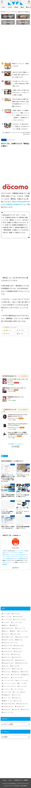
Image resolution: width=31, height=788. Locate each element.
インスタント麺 (19, 692)
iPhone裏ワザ (8, 637)
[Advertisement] (15, 42)
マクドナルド (17, 677)
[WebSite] (15, 568)
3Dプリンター (8, 712)
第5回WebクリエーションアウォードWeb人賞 (15, 552)
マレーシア (7, 619)
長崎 (13, 631)
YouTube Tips (8, 706)
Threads (20, 706)
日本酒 (14, 625)
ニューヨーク (17, 622)
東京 (5, 631)
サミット (18, 701)
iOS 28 (6, 634)
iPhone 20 (17, 648)
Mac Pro (6, 669)
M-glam (17, 785)
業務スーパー (7, 701)
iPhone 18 (19, 645)
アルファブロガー (20, 551)
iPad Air (6, 657)
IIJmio (25, 709)
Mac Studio (18, 669)
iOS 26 (18, 651)
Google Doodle (9, 703)
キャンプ (23, 686)
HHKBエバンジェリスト (10, 554)
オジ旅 (24, 560)
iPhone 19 (7, 648)
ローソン (23, 683)
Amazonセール (22, 637)
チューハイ (7, 616)
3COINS (17, 698)
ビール (6, 613)
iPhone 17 (7, 645)
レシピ (6, 689)
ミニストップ (23, 631)
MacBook (20, 660)
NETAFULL (13, 783)
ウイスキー (21, 628)
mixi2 (16, 709)
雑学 (19, 640)
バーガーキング (8, 680)
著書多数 (4, 564)
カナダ (16, 613)
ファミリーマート (9, 683)
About (4, 780)
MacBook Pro (22, 663)
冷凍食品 (6, 695)
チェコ (6, 622)
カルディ (17, 695)
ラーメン (7, 692)
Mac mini (15, 666)
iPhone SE (7, 651)
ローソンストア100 (9, 686)
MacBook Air (8, 663)
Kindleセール (8, 640)
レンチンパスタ (17, 689)
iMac (5, 666)
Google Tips (22, 703)
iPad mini (17, 657)
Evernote (18, 616)
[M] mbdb (24, 785)
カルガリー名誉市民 (18, 558)
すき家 (6, 677)
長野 (5, 625)
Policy (10, 780)
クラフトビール (20, 619)
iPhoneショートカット (10, 642)
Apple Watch (8, 660)
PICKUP (16, 634)
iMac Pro (6, 671)
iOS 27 (6, 654)
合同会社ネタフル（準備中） (21, 780)
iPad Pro (16, 654)
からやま (16, 674)
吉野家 (26, 674)
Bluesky (6, 709)
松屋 (16, 671)
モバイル (9, 11)
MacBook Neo (8, 628)
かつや (6, 674)
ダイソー (6, 698)
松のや (25, 671)
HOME (3, 11)
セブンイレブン (22, 680)
